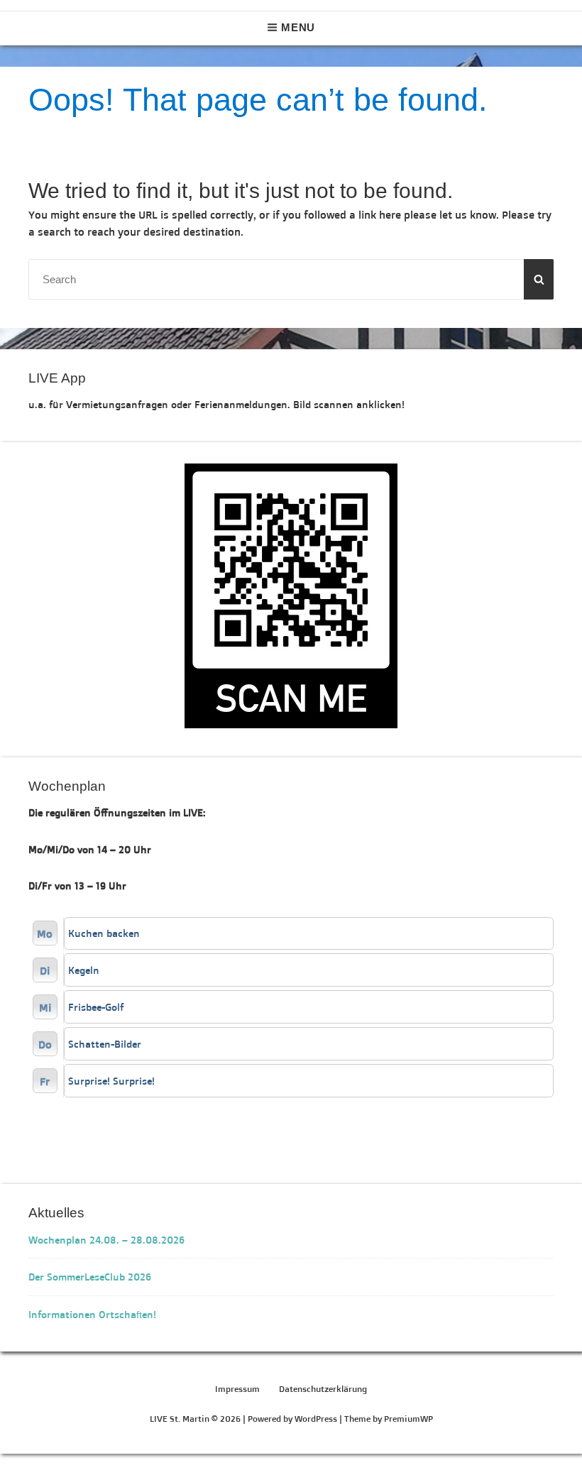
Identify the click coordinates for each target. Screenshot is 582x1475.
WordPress (316, 1418)
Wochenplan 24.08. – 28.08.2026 (106, 1240)
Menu (298, 27)
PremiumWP (408, 1418)
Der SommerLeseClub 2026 (89, 1277)
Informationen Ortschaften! (92, 1314)
